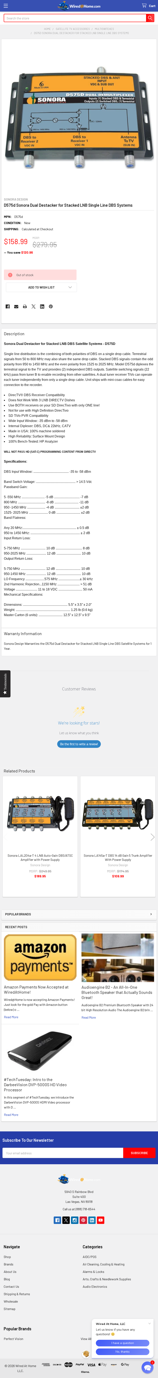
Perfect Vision (13, 1339)
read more (11, 1017)
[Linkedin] (42, 306)
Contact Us (11, 1286)
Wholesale (11, 1301)
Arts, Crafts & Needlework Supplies (107, 1279)
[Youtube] (100, 1220)
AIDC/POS (89, 1257)
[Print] (25, 306)
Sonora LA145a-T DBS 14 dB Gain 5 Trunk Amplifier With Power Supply (118, 857)
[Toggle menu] (5, 5)
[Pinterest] (51, 306)
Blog (7, 1279)
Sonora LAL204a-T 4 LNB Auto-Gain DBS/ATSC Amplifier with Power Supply (40, 857)
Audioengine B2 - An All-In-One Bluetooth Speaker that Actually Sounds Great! (116, 992)
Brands (8, 1264)
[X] (33, 306)
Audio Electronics (95, 1286)
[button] (41, 287)
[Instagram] (74, 1220)
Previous (5, 837)
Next (153, 837)
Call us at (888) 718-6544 (79, 1209)
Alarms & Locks (93, 1271)
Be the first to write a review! (79, 744)
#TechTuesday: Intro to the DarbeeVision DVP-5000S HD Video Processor (35, 1084)
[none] (79, 117)
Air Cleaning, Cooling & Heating (103, 1264)
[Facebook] (7, 306)
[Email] (16, 306)
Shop (7, 1257)
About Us (10, 1271)
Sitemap (9, 1309)
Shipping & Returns (17, 1294)
